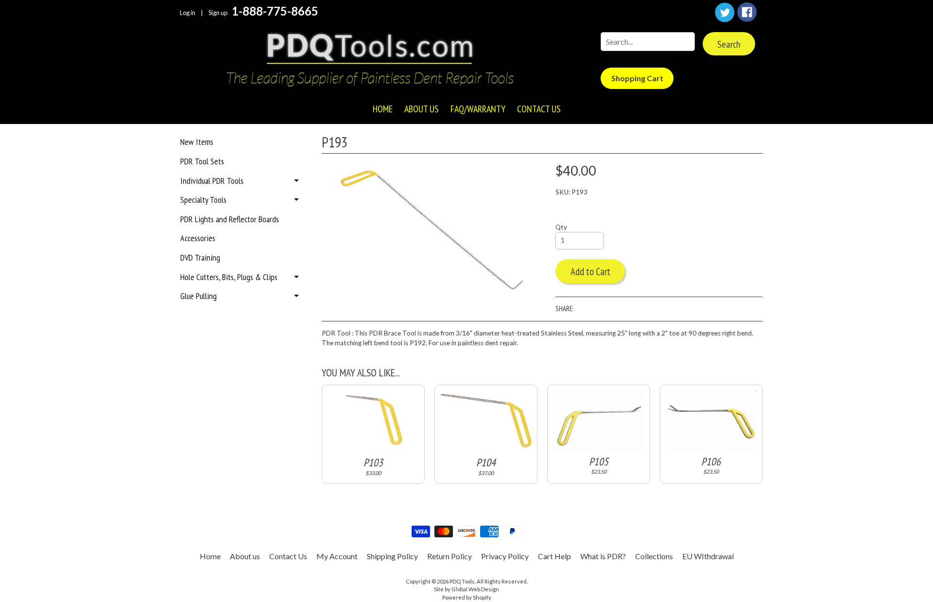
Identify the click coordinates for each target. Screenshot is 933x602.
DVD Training (200, 257)
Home (383, 109)
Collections (654, 556)
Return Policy (449, 556)
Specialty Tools (203, 199)
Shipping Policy (392, 556)
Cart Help (554, 556)
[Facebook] (747, 12)
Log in (187, 13)
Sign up (217, 13)
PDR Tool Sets (202, 161)
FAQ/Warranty (477, 109)
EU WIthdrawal (708, 556)
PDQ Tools (462, 581)
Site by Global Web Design (466, 589)
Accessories (197, 238)
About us (421, 109)
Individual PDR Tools (211, 180)
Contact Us (539, 109)
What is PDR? (603, 556)
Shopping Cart (637, 78)
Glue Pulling (198, 295)
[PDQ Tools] (369, 60)
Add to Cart (590, 271)
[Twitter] (724, 12)
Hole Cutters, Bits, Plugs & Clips (228, 277)
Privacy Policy (505, 556)
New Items (196, 141)
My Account (337, 556)
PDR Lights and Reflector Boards (229, 219)
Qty (561, 227)
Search (729, 44)
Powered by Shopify (466, 597)
